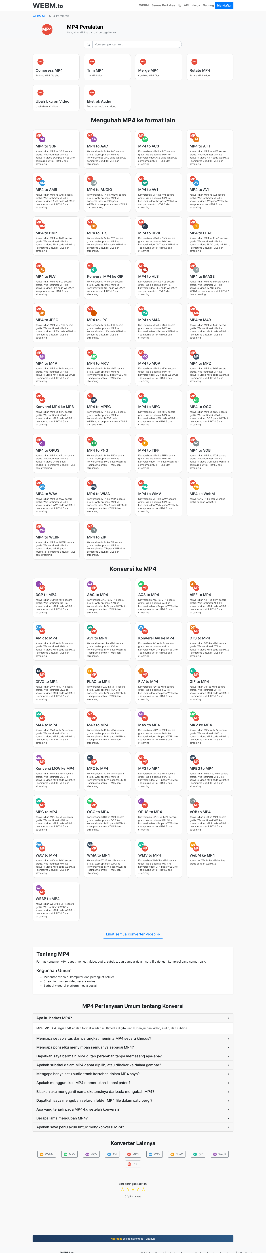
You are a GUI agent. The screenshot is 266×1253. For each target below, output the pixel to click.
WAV (154, 1154)
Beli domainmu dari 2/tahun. (133, 1238)
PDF (133, 1164)
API (186, 5)
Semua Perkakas (163, 5)
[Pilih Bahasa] (179, 5)
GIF (198, 1154)
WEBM (144, 5)
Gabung (208, 5)
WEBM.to (39, 16)
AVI (112, 1154)
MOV (91, 1154)
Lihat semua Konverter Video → (133, 934)
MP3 (133, 1154)
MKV (69, 1154)
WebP (220, 1154)
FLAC (177, 1154)
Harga (195, 5)
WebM (47, 1154)
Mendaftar (224, 5)
